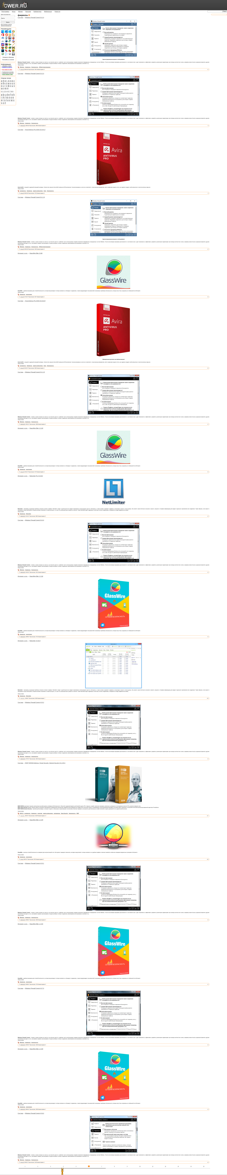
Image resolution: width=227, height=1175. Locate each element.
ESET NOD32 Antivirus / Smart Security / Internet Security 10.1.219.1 (45, 763)
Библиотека (37, 11)
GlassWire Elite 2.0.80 (36, 253)
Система (20, 17)
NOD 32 (21, 813)
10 (139, 1166)
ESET (78, 813)
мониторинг (29, 294)
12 (165, 1166)
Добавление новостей (7, 73)
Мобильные (48, 11)
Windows (22, 67)
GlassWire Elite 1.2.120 (36, 428)
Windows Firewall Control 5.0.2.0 (34, 17)
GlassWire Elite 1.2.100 (36, 1049)
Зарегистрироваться (6, 25)
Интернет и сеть (22, 253)
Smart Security (64, 813)
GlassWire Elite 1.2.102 (36, 924)
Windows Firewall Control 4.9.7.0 (34, 988)
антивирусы (23, 190)
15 (203, 1166)
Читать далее (21, 64)
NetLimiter (28, 513)
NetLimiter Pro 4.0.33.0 (36, 476)
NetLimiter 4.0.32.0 (35, 641)
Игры (13, 11)
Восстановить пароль (6, 24)
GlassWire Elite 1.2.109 (36, 820)
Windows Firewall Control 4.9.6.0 (34, 1113)
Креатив (28, 11)
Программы (5, 11)
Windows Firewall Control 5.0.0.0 (34, 520)
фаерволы (27, 67)
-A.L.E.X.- (22, 698)
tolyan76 (22, 69)
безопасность (34, 67)
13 (178, 1166)
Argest (21, 859)
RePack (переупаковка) (44, 67)
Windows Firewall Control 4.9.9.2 (34, 702)
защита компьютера (38, 190)
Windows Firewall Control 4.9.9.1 (34, 863)
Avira (45, 190)
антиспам (40, 813)
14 (191, 1166)
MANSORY (22, 125)
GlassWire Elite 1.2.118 (36, 576)
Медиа (20, 11)
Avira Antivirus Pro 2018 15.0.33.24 (35, 301)
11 (152, 1166)
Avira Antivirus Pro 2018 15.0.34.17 (35, 129)
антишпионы (57, 813)
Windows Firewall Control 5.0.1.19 (35, 197)
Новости (57, 11)
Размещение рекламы (8, 72)
